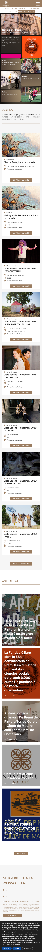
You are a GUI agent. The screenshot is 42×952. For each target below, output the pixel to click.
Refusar (17, 948)
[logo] (6, 4)
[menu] (38, 4)
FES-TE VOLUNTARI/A (26, 11)
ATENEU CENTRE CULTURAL (13, 9)
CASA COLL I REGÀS (31, 9)
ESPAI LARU (12, 12)
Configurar (27, 948)
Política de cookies (13, 944)
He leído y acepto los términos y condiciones (22, 901)
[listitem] (21, 620)
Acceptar (6, 948)
